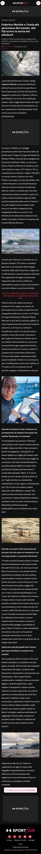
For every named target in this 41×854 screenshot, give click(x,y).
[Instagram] (14, 836)
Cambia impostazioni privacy (20, 847)
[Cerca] (38, 3)
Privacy (20, 844)
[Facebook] (9, 836)
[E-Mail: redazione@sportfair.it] (30, 836)
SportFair (5, 20)
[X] (19, 836)
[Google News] (24, 836)
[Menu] (3, 3)
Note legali (31, 840)
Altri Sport (12, 20)
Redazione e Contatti (20, 840)
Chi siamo (9, 840)
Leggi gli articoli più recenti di (21, 790)
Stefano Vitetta (7, 46)
